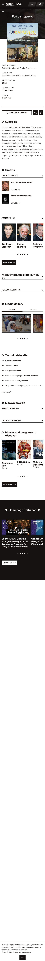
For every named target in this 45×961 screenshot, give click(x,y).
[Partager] (35, 112)
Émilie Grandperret (28, 68)
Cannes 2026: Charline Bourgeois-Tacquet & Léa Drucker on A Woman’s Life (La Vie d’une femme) (15, 543)
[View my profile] (40, 4)
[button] (28, 317)
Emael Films (30, 75)
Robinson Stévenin (7, 245)
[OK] (22, 957)
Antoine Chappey (38, 245)
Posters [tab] (33, 310)
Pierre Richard (21, 245)
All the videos (9, 563)
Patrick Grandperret (10, 68)
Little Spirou (24, 462)
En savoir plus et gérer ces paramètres (16, 952)
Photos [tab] (12, 310)
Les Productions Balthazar (13, 75)
